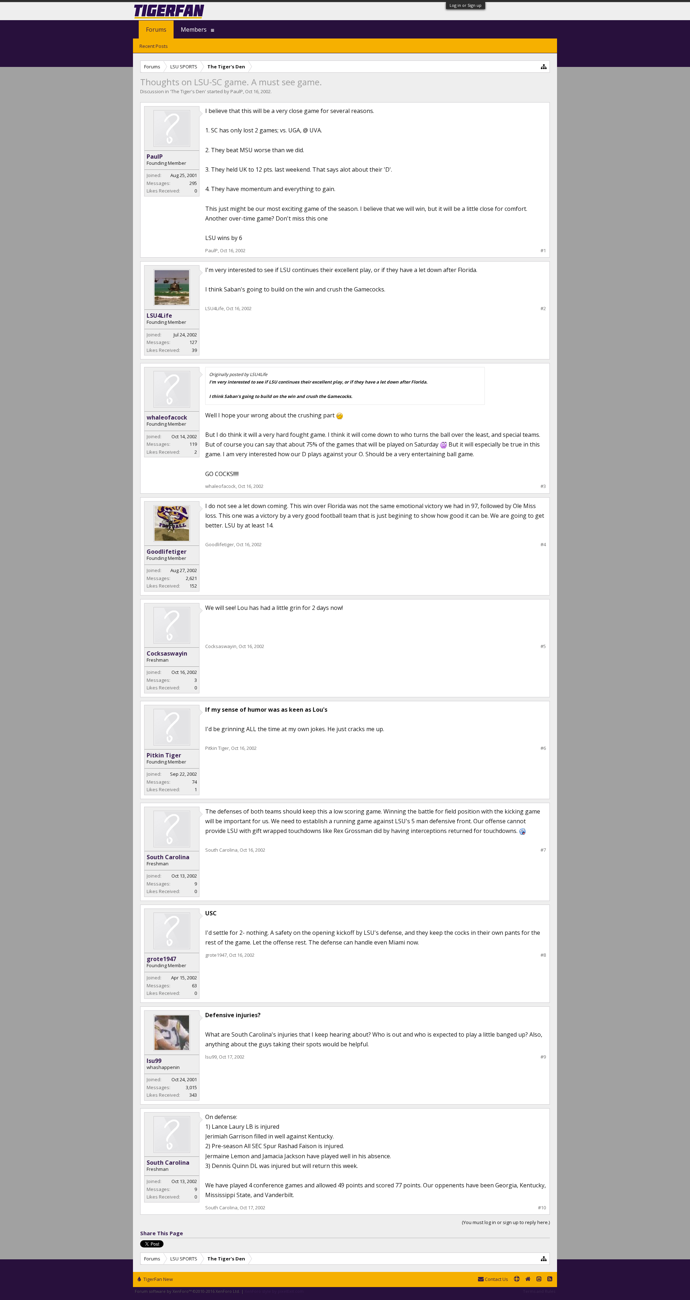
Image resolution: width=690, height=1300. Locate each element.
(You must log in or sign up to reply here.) (506, 1222)
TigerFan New (157, 1279)
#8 (543, 955)
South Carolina (168, 857)
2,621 (191, 578)
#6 (543, 748)
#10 (542, 1208)
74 (194, 782)
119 (193, 444)
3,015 (191, 1087)
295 (193, 183)
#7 (543, 850)
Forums (156, 29)
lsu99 (154, 1060)
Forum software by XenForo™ (187, 1291)
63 (194, 985)
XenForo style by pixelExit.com (274, 1291)
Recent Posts (153, 46)
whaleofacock (167, 417)
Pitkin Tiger (164, 755)
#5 (543, 646)
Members (194, 29)
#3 (543, 486)
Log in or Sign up (466, 5)
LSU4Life (159, 315)
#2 (543, 308)
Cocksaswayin (167, 653)
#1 (543, 251)
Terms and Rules (539, 1291)
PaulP (236, 91)
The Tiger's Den (188, 91)
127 (193, 342)
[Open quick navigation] (544, 66)
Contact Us (496, 1279)
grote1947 (161, 958)
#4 (543, 545)
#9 (543, 1057)
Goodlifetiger (167, 551)
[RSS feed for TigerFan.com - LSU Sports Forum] (549, 1279)
